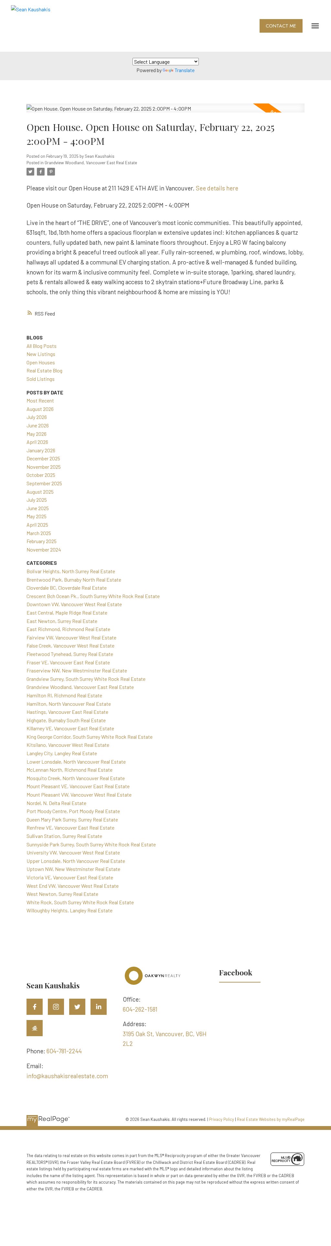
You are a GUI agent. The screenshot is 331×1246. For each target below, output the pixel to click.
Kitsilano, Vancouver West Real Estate (68, 745)
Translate (185, 70)
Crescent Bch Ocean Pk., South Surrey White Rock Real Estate (93, 596)
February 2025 (42, 541)
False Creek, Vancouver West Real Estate (70, 645)
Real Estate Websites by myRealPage (270, 1119)
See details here (217, 188)
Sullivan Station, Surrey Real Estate (64, 836)
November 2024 (44, 549)
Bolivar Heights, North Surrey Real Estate (71, 571)
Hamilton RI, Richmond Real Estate (64, 695)
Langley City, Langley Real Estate (62, 753)
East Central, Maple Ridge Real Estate (67, 612)
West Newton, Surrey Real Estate (62, 894)
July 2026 (37, 417)
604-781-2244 (64, 1051)
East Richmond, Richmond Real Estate (68, 629)
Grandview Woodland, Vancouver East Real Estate (91, 162)
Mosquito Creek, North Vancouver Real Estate (76, 778)
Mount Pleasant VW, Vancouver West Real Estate (79, 794)
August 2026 (40, 409)
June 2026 (38, 425)
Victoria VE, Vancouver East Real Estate (70, 877)
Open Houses (41, 362)
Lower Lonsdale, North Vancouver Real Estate (76, 761)
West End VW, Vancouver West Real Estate (73, 886)
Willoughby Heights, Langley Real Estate (69, 910)
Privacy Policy (221, 1119)
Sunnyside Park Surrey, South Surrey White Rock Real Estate (91, 844)
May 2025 (37, 516)
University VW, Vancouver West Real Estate (73, 852)
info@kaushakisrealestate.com (67, 1076)
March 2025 (39, 533)
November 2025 (44, 467)
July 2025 (37, 500)
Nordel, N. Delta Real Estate (56, 803)
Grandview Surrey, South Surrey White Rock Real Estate (86, 679)
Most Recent (40, 400)
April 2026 (37, 442)
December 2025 (43, 458)
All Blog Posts (42, 346)
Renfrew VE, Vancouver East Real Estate (70, 827)
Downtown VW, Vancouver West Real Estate (74, 604)
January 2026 (41, 450)
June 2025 (38, 508)
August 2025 (40, 492)
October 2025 (41, 475)
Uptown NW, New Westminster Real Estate (73, 869)
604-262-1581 (140, 1009)
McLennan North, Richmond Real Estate (69, 770)
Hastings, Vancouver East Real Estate (67, 712)
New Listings (41, 354)
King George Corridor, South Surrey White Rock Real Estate (90, 737)
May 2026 (37, 434)
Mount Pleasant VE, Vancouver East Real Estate (78, 786)
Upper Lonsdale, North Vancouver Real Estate (76, 861)
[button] (281, 26)
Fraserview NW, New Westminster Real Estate (77, 670)
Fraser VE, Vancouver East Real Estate (68, 662)
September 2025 (44, 483)
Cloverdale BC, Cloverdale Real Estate (67, 588)
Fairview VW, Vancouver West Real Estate (71, 637)
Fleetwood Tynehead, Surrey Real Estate (70, 654)
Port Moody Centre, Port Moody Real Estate (73, 811)
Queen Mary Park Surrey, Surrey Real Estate (72, 819)
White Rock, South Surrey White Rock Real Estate (80, 902)
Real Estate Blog (44, 370)
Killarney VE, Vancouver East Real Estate (70, 728)
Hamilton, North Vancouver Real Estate (69, 704)
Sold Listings (41, 379)
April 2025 (37, 524)
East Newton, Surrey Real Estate (62, 621)
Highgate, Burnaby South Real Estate (66, 720)
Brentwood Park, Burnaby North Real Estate (74, 579)
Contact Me (281, 26)
